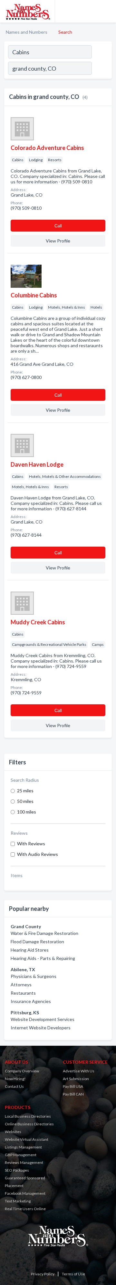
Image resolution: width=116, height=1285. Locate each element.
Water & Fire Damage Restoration (44, 933)
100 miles (26, 811)
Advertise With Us (78, 1071)
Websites (13, 1131)
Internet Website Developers (41, 1027)
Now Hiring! (15, 1078)
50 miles (25, 801)
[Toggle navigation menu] (107, 11)
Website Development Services (42, 1019)
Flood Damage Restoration (37, 941)
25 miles (25, 790)
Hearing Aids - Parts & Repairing (43, 958)
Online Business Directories (29, 1124)
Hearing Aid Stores (30, 950)
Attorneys (21, 984)
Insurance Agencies (31, 1001)
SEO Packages (17, 1170)
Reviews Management (24, 1162)
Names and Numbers (26, 32)
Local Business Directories (28, 1116)
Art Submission (76, 1078)
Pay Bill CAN (73, 1094)
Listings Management (23, 1147)
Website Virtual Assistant (26, 1139)
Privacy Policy (42, 1274)
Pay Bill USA (73, 1086)
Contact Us (14, 1086)
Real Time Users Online (25, 1208)
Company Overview (22, 1071)
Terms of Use (73, 1274)
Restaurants (23, 993)
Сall (58, 225)
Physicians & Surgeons (33, 976)
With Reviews (31, 843)
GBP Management (20, 1154)
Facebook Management (25, 1193)
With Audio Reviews (37, 854)
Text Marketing (18, 1201)
